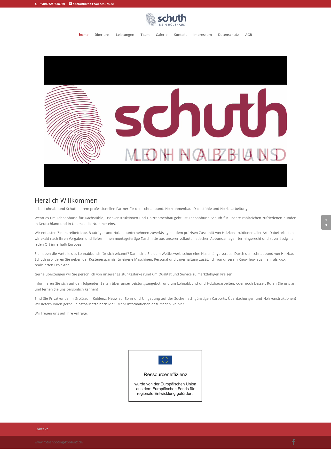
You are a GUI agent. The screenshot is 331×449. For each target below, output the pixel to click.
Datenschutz (228, 35)
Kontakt (180, 35)
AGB (248, 35)
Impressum (202, 35)
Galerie (161, 35)
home (83, 35)
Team (145, 35)
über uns (102, 35)
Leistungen (125, 35)
